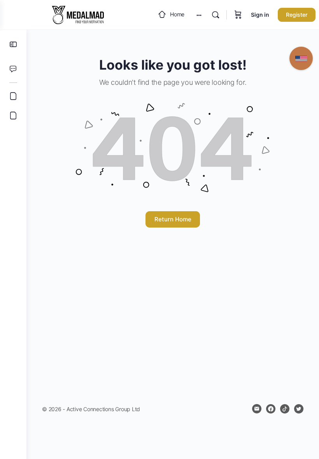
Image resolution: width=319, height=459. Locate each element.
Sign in (260, 14)
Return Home (172, 219)
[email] (256, 408)
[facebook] (270, 408)
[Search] (215, 14)
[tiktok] (284, 408)
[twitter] (298, 408)
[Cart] (238, 15)
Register (296, 14)
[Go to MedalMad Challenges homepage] (78, 14)
